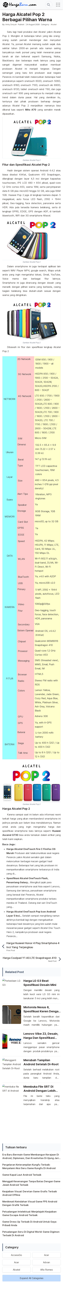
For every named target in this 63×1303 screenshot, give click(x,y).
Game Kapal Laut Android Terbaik (21, 1174)
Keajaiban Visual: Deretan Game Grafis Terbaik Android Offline (29, 1193)
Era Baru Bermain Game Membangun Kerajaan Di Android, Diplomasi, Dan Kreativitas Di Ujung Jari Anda (30, 1156)
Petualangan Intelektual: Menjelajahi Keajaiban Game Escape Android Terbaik (29, 1213)
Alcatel (54, 24)
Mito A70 (30, 109)
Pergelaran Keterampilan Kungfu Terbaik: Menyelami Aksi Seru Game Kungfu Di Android (29, 1166)
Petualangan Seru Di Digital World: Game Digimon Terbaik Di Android (30, 1233)
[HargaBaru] (20, 5)
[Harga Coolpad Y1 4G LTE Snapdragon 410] (59, 959)
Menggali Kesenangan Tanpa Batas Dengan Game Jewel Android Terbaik (31, 1183)
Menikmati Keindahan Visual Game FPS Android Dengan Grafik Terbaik (29, 1203)
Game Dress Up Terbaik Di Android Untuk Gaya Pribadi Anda (29, 1223)
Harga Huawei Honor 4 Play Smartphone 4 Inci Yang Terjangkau (32, 945)
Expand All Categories (31, 1278)
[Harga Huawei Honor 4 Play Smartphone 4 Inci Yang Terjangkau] (4, 946)
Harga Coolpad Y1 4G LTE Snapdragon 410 (30, 957)
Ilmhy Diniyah (11, 24)
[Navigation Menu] (58, 4)
